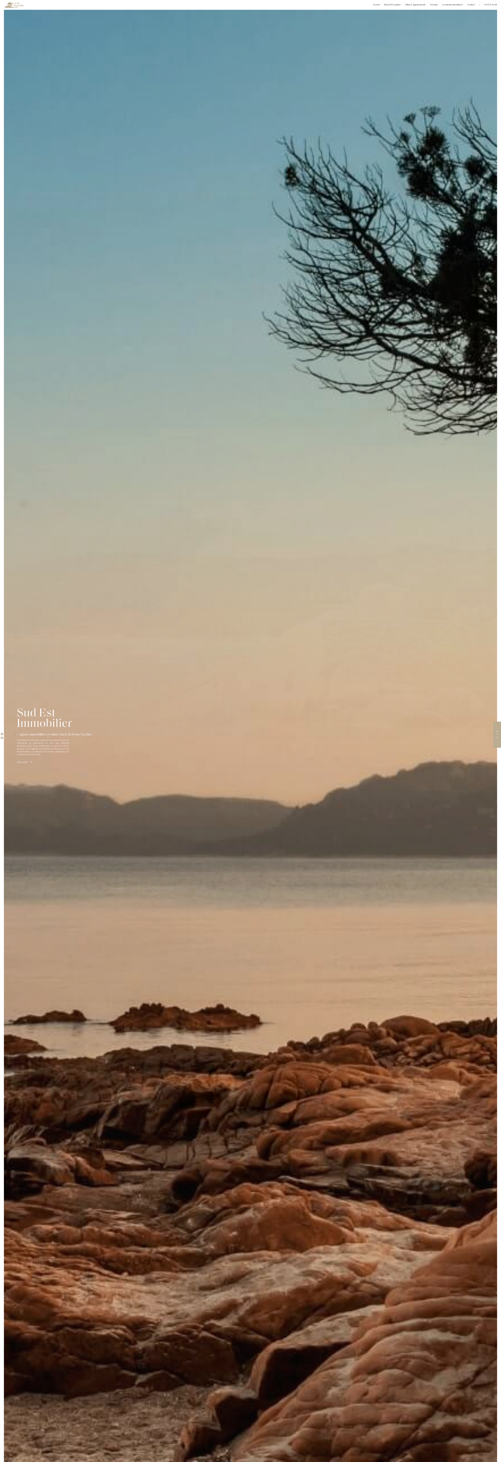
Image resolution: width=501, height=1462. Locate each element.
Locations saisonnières (452, 5)
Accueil (376, 5)
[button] (497, 732)
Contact (471, 5)
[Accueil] (14, 5)
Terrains (434, 5)
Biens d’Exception (392, 5)
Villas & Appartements (415, 5)
